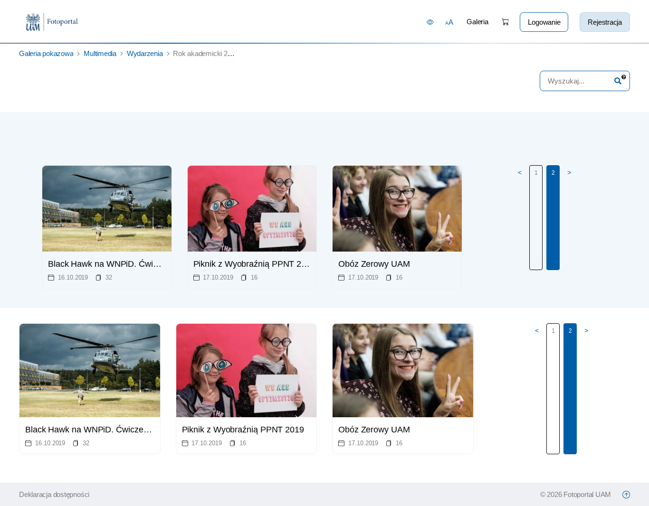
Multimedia (100, 53)
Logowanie (544, 22)
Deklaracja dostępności (54, 494)
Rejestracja (605, 22)
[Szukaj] (617, 81)
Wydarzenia (145, 53)
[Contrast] (430, 22)
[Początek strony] (626, 494)
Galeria (477, 22)
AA (449, 22)
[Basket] (505, 22)
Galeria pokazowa (46, 53)
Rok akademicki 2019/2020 (214, 53)
